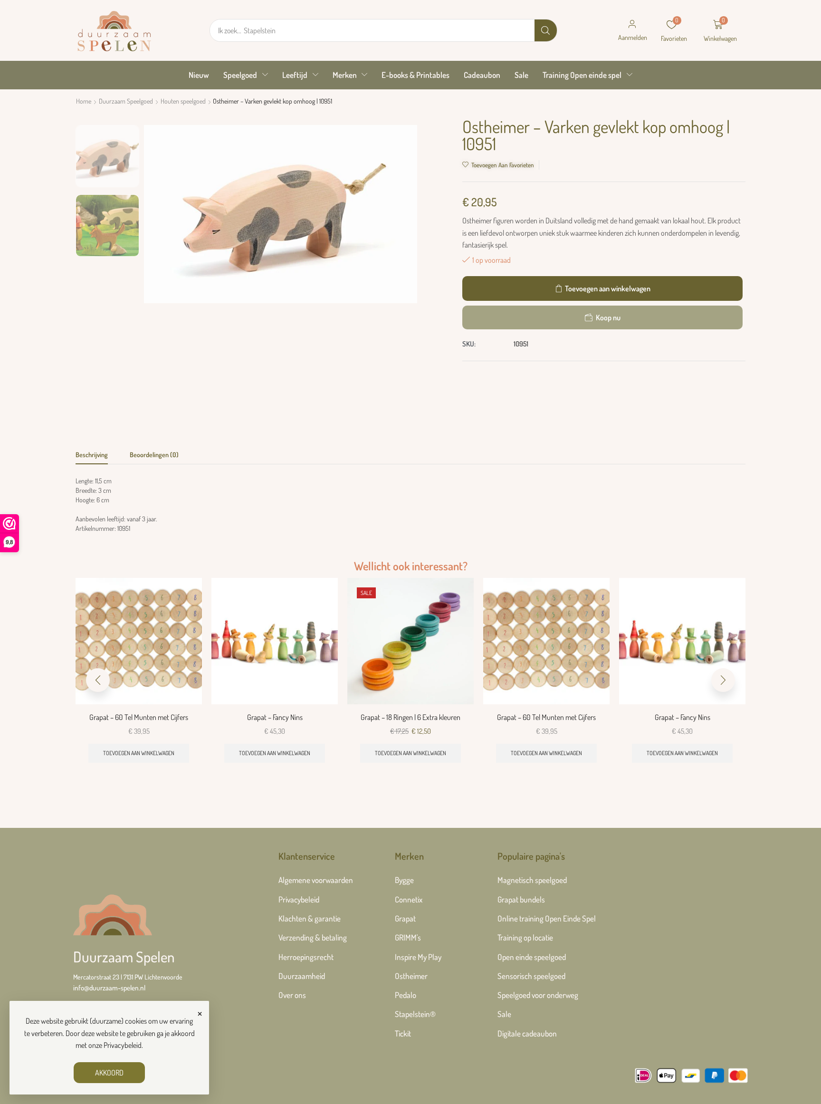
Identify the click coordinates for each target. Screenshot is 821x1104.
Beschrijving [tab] (92, 455)
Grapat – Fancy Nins (275, 717)
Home (83, 101)
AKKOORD (109, 1072)
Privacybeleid (123, 1045)
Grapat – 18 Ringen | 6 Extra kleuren (410, 717)
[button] (632, 30)
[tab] (92, 457)
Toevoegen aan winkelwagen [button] (138, 753)
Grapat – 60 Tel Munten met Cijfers (138, 717)
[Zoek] (546, 30)
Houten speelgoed (183, 101)
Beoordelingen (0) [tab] (154, 455)
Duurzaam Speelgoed (126, 101)
